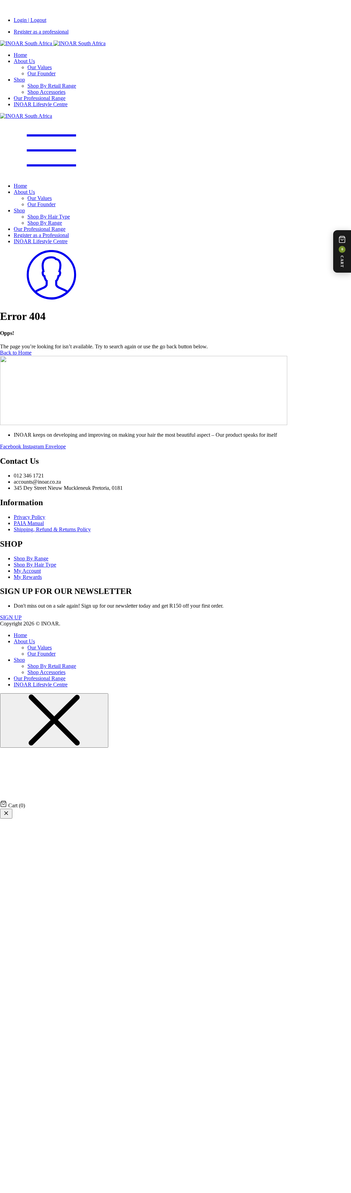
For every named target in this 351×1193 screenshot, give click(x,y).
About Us (24, 61)
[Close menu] (54, 720)
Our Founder (41, 73)
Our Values (39, 67)
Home (20, 55)
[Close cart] (6, 814)
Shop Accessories (46, 92)
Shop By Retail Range (51, 86)
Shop (19, 80)
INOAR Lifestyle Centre (41, 104)
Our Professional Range (39, 98)
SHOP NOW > (186, 8)
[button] (342, 251)
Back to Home (16, 353)
